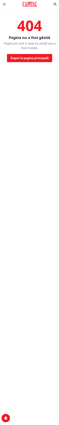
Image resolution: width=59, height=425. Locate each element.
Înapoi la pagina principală (30, 58)
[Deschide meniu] (4, 4)
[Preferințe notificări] (6, 418)
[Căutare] (55, 4)
